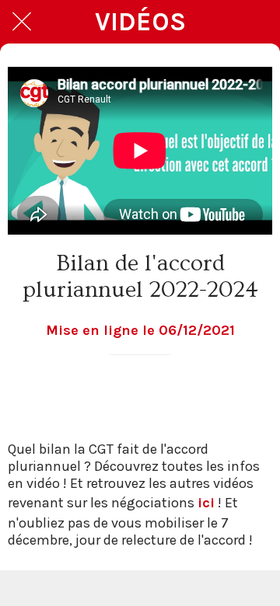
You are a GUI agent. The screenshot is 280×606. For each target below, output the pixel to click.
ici (206, 502)
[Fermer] (21, 21)
